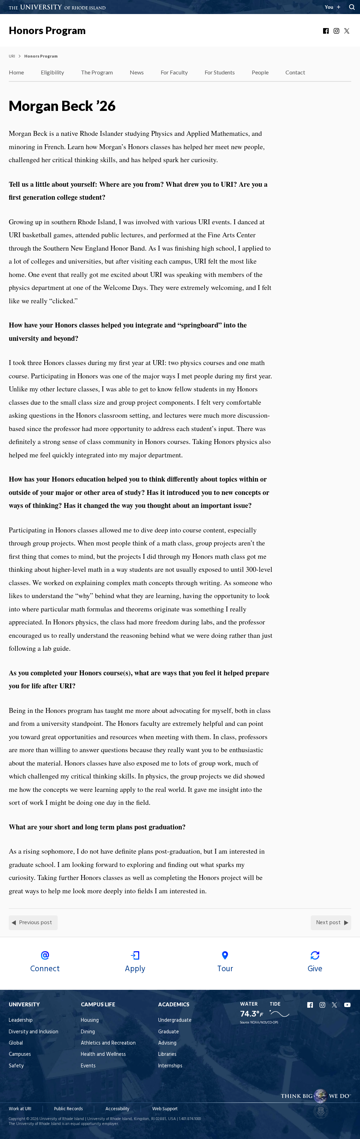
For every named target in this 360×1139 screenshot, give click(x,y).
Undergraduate (175, 1021)
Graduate (168, 1032)
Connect (45, 969)
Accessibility (117, 1109)
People (260, 72)
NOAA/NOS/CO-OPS (264, 1022)
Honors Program (47, 30)
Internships (170, 1066)
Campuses (20, 1055)
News (137, 72)
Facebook (326, 31)
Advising (167, 1043)
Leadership (21, 1021)
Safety (16, 1066)
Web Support (165, 1109)
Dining (88, 1032)
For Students (220, 72)
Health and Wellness (103, 1055)
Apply (135, 969)
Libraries (167, 1055)
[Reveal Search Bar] (352, 7)
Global (16, 1043)
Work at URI (20, 1109)
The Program (97, 72)
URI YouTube (347, 1005)
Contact (295, 72)
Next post (328, 922)
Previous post (35, 922)
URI (12, 56)
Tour (225, 969)
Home (16, 72)
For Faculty (174, 72)
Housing (90, 1021)
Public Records (68, 1109)
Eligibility (52, 72)
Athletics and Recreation (108, 1043)
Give (315, 969)
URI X (335, 1005)
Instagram (337, 31)
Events (88, 1066)
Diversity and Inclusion (33, 1032)
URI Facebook (310, 1005)
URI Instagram (323, 1005)
